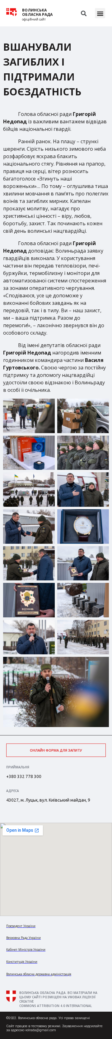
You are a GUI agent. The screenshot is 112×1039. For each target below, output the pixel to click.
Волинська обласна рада (37, 12)
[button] (100, 13)
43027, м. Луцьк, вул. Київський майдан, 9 (48, 800)
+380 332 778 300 (23, 776)
